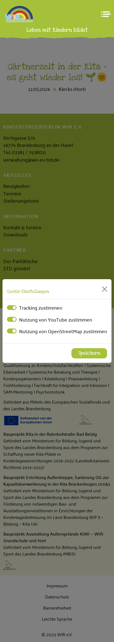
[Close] (104, 289)
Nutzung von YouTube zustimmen (55, 319)
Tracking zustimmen (40, 307)
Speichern (89, 353)
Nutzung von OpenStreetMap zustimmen (63, 331)
